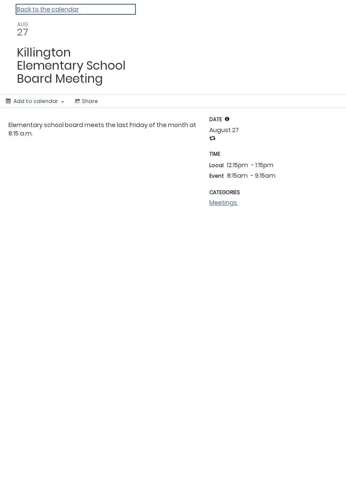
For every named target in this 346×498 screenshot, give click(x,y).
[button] (227, 119)
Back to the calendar (48, 9)
